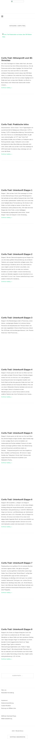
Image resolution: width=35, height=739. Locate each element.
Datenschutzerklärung (7, 703)
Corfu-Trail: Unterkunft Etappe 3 (16, 317)
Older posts (17, 675)
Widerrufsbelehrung (6, 718)
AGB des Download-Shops (8, 716)
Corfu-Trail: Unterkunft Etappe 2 (16, 254)
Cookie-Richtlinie (6, 705)
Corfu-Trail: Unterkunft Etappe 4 (16, 369)
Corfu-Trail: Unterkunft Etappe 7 (16, 563)
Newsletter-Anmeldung (7, 692)
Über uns (3, 690)
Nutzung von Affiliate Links (8, 708)
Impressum (4, 700)
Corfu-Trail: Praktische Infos (15, 124)
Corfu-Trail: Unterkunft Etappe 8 (16, 629)
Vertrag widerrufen (17, 737)
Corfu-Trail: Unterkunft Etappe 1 (16, 190)
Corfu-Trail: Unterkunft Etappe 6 (16, 499)
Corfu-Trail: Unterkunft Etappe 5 (16, 433)
